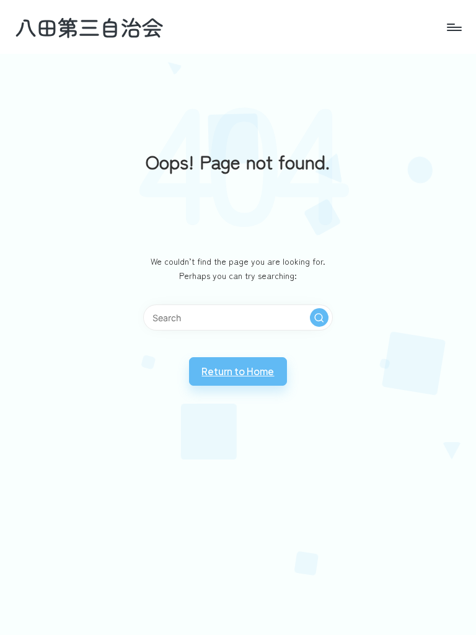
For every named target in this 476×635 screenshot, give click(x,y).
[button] (319, 317)
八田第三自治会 (89, 27)
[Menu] (453, 27)
